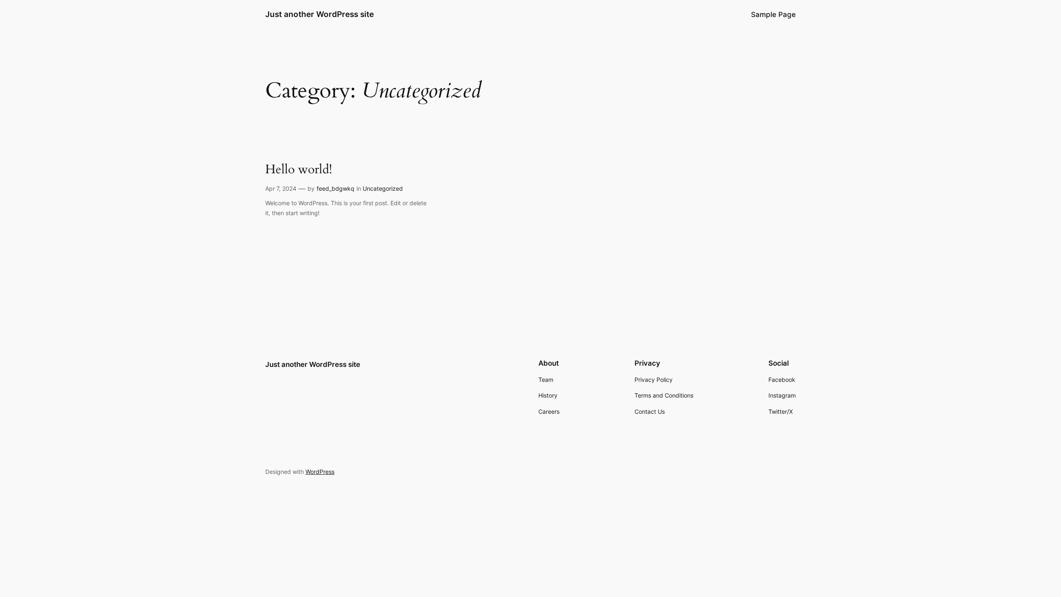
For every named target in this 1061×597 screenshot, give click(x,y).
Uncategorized (383, 188)
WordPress (319, 471)
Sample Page (773, 14)
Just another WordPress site (319, 14)
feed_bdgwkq (335, 188)
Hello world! (298, 170)
